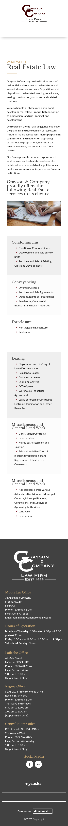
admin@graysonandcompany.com (32, 617)
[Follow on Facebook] (29, 764)
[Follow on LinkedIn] (38, 764)
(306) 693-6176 (23, 609)
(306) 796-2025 (23, 737)
